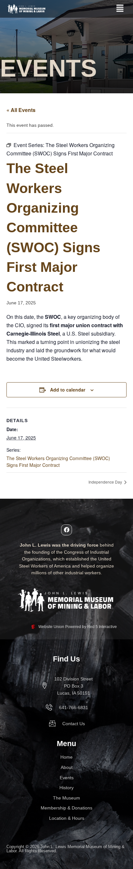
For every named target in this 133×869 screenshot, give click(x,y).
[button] (120, 9)
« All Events (21, 110)
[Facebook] (66, 529)
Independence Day (105, 482)
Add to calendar (67, 389)
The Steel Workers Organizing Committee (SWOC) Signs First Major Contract (58, 461)
